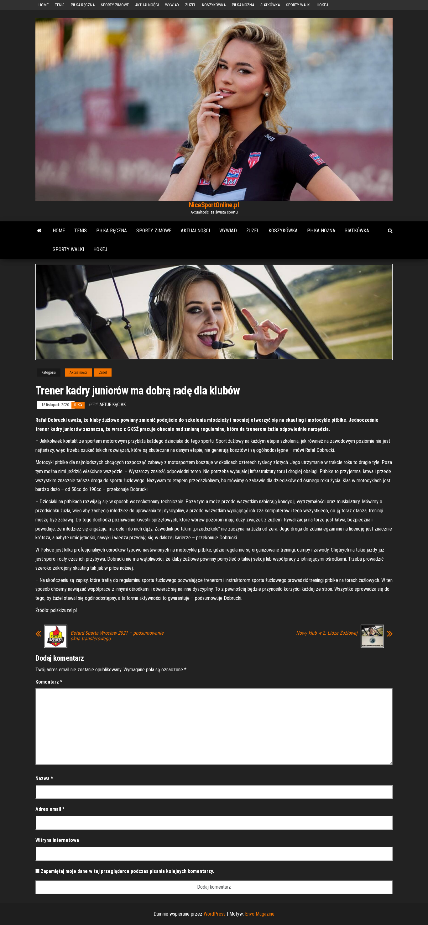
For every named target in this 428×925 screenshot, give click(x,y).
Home (44, 5)
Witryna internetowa (57, 840)
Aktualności (147, 5)
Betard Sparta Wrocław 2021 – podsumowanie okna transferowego (117, 636)
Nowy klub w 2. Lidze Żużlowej (327, 633)
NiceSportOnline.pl (214, 205)
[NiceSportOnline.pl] (39, 230)
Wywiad (172, 5)
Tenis (60, 5)
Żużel (190, 5)
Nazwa (44, 778)
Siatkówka (270, 5)
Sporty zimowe (115, 5)
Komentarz (48, 682)
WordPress (215, 914)
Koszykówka (214, 5)
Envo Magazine (259, 914)
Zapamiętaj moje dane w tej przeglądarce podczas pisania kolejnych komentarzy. (127, 871)
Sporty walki (298, 5)
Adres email (50, 809)
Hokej (322, 5)
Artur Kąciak (112, 404)
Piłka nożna (243, 5)
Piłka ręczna (83, 5)
